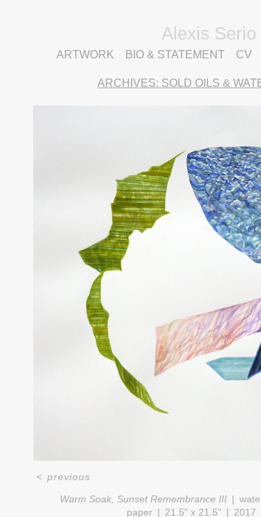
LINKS (209, 72)
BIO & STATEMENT (195, 55)
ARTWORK (90, 55)
